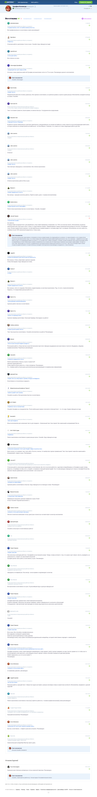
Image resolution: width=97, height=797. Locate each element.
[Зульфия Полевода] (8, 8)
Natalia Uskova (13, 202)
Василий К (12, 416)
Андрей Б (12, 253)
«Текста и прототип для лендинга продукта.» (18, 343)
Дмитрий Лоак (14, 374)
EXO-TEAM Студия (14, 430)
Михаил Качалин (14, 491)
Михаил (12, 339)
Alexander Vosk (14, 117)
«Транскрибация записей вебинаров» (16, 301)
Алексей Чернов (14, 216)
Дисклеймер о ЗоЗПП (62, 789)
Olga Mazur (13, 37)
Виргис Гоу (13, 297)
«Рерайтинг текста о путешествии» (16, 406)
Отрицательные (38, 18)
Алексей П (12, 460)
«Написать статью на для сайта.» (15, 668)
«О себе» (9, 273)
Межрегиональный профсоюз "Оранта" (20, 388)
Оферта (37, 789)
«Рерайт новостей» (12, 552)
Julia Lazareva (13, 133)
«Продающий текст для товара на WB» (17, 69)
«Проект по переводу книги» (14, 315)
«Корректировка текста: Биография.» (16, 206)
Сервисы (18, 789)
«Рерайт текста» (11, 92)
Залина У (12, 268)
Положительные (27, 18)
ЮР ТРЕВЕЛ (13, 402)
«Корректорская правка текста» (15, 329)
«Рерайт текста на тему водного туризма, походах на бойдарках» (23, 378)
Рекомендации (47, 18)
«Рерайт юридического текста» (15, 192)
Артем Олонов (13, 477)
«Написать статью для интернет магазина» (18, 512)
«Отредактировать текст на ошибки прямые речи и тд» (21, 27)
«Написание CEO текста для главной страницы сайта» (20, 726)
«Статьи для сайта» (12, 55)
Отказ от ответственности (75, 789)
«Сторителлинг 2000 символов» (15, 496)
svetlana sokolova (14, 325)
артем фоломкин (14, 23)
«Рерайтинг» (10, 434)
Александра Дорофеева (16, 65)
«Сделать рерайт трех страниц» (15, 392)
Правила (32, 789)
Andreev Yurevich (14, 507)
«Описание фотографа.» (13, 220)
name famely (13, 87)
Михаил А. (12, 188)
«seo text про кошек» (12, 682)
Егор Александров (14, 766)
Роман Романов (14, 548)
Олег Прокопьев (14, 444)
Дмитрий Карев (14, 521)
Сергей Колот (13, 51)
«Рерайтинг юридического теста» (15, 359)
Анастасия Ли (13, 103)
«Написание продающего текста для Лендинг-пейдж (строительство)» (24, 449)
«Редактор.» (10, 41)
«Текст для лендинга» (12, 420)
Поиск (27, 789)
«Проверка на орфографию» (14, 482)
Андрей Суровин (14, 678)
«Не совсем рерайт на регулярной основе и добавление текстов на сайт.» (25, 649)
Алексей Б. (13, 355)
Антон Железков (14, 663)
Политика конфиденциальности (48, 789)
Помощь (23, 789)
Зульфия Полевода (23, 6)
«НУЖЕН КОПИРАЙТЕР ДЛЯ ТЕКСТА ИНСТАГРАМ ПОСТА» (21, 257)
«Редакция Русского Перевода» (15, 122)
